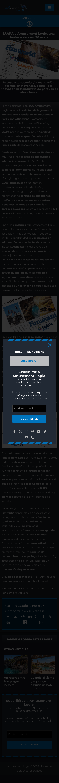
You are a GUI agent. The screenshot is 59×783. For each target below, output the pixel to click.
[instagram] (26, 431)
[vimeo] (44, 431)
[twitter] (20, 431)
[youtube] (38, 431)
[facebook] (14, 431)
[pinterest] (32, 431)
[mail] (26, 437)
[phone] (32, 437)
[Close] (49, 345)
